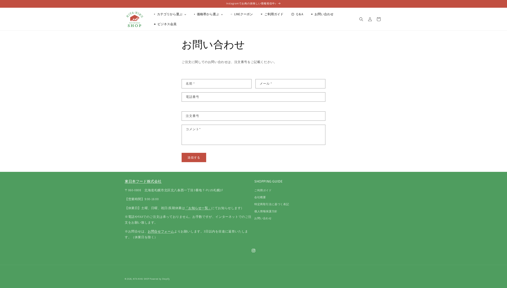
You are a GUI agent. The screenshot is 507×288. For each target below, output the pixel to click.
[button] (361, 19)
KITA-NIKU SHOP (141, 278)
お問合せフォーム (161, 231)
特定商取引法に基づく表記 (271, 204)
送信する (194, 157)
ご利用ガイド (263, 190)
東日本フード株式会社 (143, 181)
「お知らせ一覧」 (198, 208)
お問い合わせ (263, 218)
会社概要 (260, 197)
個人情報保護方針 (265, 211)
